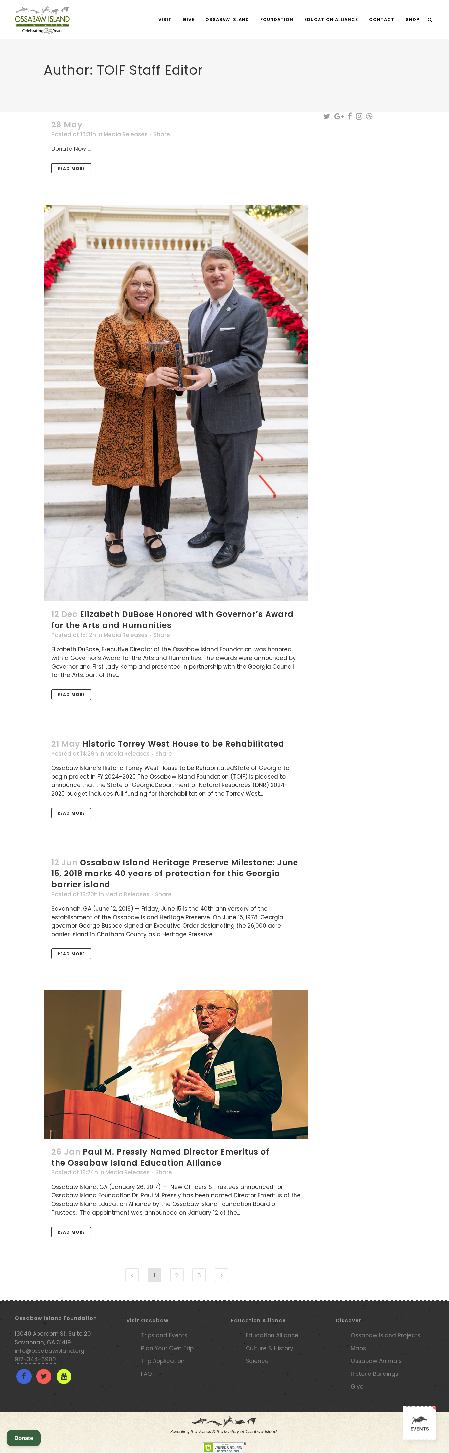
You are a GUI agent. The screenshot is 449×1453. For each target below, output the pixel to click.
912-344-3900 (35, 1359)
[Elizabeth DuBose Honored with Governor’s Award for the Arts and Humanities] (176, 403)
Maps (358, 1348)
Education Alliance (272, 1335)
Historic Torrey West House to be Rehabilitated (183, 743)
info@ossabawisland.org (49, 1351)
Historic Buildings (374, 1373)
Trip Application (163, 1361)
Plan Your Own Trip (167, 1348)
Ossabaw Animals (376, 1361)
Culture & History (269, 1348)
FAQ (146, 1373)
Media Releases (126, 134)
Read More (71, 168)
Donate (23, 1438)
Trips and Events (164, 1335)
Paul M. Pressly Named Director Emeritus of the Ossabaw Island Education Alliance (160, 1157)
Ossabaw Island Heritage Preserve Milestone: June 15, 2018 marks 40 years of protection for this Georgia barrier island (174, 873)
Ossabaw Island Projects (385, 1335)
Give (357, 1386)
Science (257, 1361)
